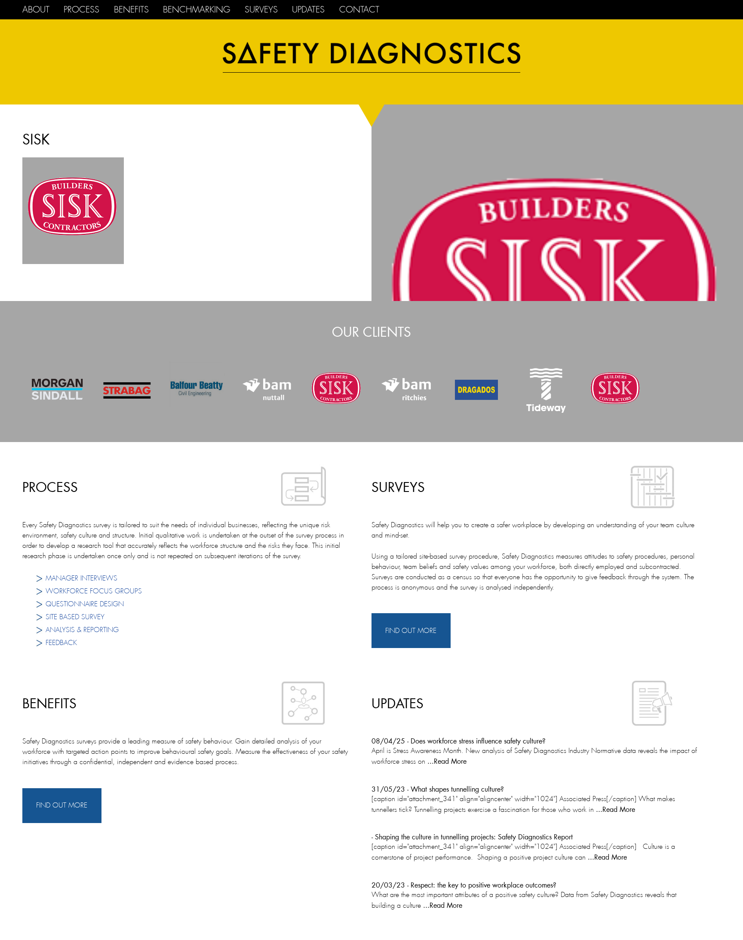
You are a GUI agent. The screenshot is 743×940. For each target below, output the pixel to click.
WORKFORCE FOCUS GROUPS (94, 591)
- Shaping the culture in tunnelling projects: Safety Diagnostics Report (472, 836)
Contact (359, 9)
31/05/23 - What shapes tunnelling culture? (438, 788)
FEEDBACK (61, 642)
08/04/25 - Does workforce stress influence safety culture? (459, 740)
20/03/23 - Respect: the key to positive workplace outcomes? (464, 884)
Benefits (131, 9)
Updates (308, 9)
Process (81, 9)
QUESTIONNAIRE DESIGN (85, 603)
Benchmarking (196, 9)
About (35, 9)
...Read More (446, 760)
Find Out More (410, 630)
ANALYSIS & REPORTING (82, 629)
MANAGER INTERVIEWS (81, 578)
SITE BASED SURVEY (75, 616)
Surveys (261, 9)
